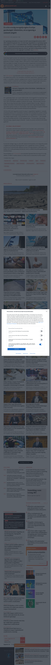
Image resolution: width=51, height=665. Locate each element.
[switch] (41, 331)
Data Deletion (18, 353)
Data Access (25, 353)
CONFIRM (16, 349)
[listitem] (25, 328)
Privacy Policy (32, 353)
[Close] (47, 311)
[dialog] (25, 332)
